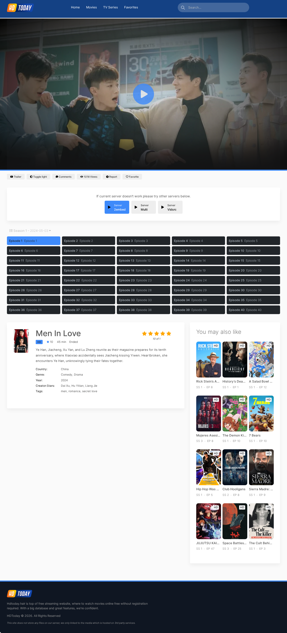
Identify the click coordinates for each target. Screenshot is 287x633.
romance (74, 391)
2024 (64, 380)
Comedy (66, 374)
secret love (89, 391)
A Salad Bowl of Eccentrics (261, 381)
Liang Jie (91, 385)
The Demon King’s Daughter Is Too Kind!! (234, 435)
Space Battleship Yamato (234, 543)
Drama (78, 374)
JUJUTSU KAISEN (208, 543)
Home (75, 7)
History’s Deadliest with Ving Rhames (234, 381)
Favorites (131, 7)
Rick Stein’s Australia (208, 381)
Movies (91, 7)
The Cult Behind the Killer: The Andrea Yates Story (261, 543)
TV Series (110, 7)
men (64, 391)
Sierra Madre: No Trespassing (261, 489)
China (65, 369)
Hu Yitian (77, 385)
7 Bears (255, 435)
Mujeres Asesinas (208, 435)
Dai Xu (65, 385)
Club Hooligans (233, 489)
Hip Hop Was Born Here (208, 489)
